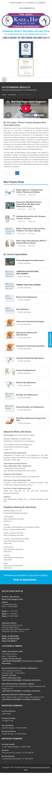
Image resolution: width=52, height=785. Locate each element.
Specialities (12, 95)
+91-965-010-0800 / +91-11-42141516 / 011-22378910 (27, 3)
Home (4, 95)
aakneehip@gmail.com (27, 8)
